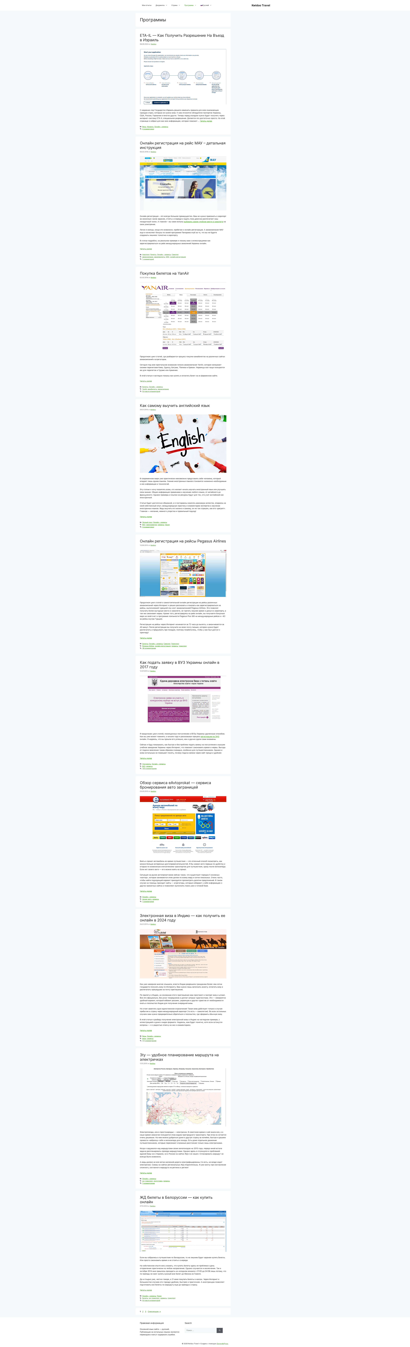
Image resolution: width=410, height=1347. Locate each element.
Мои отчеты (146, 5)
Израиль (150, 127)
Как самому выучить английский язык (175, 405)
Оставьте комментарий (151, 391)
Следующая (154, 1311)
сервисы (161, 525)
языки (167, 525)
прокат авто (147, 899)
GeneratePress (222, 1344)
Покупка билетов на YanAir (164, 273)
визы (144, 1038)
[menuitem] (206, 5)
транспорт (183, 646)
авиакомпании (147, 257)
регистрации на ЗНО (210, 736)
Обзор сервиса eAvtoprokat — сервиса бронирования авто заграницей (175, 784)
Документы (160, 5)
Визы (144, 127)
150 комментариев (149, 768)
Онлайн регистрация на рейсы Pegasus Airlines (183, 541)
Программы (189, 5)
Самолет (175, 254)
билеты (145, 1298)
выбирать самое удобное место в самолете (203, 222)
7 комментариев (148, 1183)
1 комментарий (148, 259)
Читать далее (206, 121)
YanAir (144, 389)
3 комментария (148, 527)
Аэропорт (146, 254)
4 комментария (148, 129)
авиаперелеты (159, 257)
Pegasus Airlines (148, 646)
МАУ (167, 257)
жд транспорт (147, 1181)
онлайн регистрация (178, 257)
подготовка (158, 1181)
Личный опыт (147, 522)
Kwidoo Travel (261, 5)
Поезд (159, 1296)
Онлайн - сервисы (161, 127)
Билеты (153, 254)
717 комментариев (149, 1041)
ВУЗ (143, 525)
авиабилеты (152, 389)
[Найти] (220, 1330)
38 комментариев (149, 648)
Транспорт (175, 644)
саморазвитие (151, 525)
